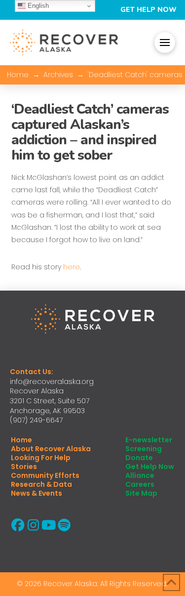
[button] (164, 42)
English (37, 5)
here (71, 267)
